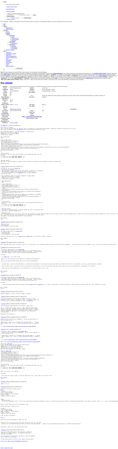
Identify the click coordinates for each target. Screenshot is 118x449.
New (4, 25)
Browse (7, 31)
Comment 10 (3, 275)
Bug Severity (14, 47)
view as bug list (17, 109)
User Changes (14, 43)
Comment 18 (3, 381)
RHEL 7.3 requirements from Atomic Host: (32, 116)
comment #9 (40, 284)
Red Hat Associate (10, 9)
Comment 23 (3, 429)
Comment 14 (3, 296)
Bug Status (13, 46)
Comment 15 (3, 303)
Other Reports (12, 42)
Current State (12, 35)
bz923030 (19, 129)
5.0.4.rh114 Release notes (11, 57)
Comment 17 (3, 329)
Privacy (2, 447)
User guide (8, 61)
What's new (8, 55)
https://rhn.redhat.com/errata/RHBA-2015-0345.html (14, 441)
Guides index (9, 59)
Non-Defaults (14, 48)
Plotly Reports (12, 44)
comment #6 (19, 231)
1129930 (12, 109)
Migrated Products (10, 66)
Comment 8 (3, 242)
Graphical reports (15, 39)
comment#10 (30, 300)
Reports (8, 34)
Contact (7, 63)
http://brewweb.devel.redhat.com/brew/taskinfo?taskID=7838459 (19, 326)
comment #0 (17, 168)
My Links (5, 30)
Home (4, 23)
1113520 (11, 122)
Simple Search (9, 27)
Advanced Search (10, 29)
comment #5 (29, 236)
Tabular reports (14, 38)
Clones (5, 109)
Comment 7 (3, 229)
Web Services (9, 62)
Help (5, 51)
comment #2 (21, 236)
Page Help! (8, 52)
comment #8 (21, 249)
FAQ (7, 58)
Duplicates (13, 40)
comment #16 (23, 331)
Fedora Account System (11, 6)
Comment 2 (3, 166)
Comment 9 (3, 247)
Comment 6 (3, 222)
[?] (3, 69)
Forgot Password (10, 16)
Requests (8, 33)
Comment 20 (3, 386)
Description (3, 125)
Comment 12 (3, 291)
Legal (7, 64)
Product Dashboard (10, 49)
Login (5, 1)
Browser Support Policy (11, 56)
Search (5, 26)
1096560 (8, 83)
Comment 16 (3, 317)
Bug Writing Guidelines (11, 53)
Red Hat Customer (10, 11)
